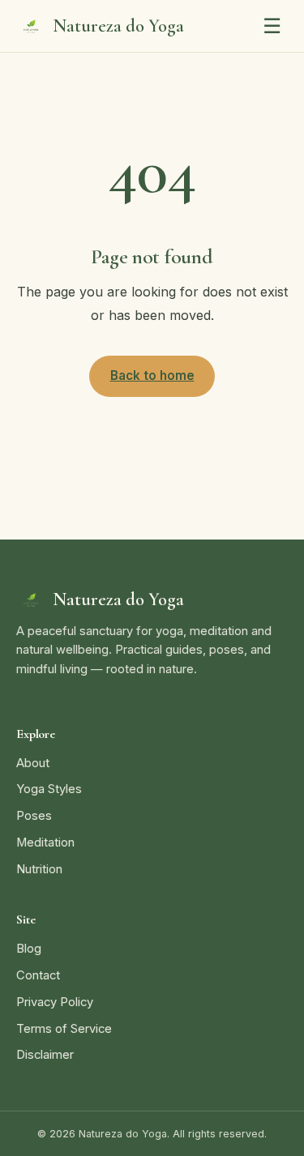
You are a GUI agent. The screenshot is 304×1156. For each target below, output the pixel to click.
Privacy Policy (54, 1002)
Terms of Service (64, 1029)
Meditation (45, 842)
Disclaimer (45, 1054)
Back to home (152, 375)
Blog (28, 948)
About (32, 763)
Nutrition (39, 869)
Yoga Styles (49, 789)
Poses (34, 815)
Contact (38, 975)
